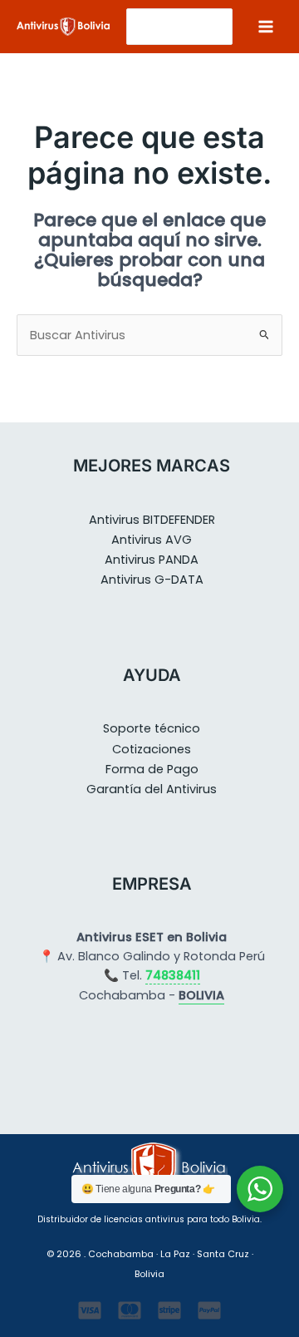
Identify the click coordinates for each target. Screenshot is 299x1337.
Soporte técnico (151, 728)
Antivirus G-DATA (151, 579)
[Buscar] (221, 26)
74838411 (172, 975)
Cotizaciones (151, 749)
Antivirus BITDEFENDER (152, 519)
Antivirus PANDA (152, 559)
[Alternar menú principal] (265, 26)
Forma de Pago (152, 769)
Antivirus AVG (151, 539)
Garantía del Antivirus (151, 789)
